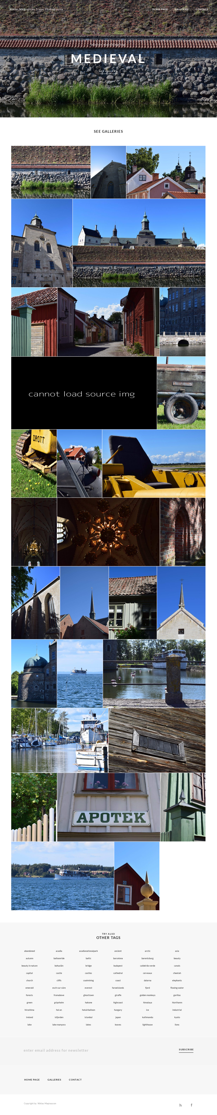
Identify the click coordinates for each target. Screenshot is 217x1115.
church (29, 980)
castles (88, 973)
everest (88, 988)
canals (177, 965)
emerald (30, 988)
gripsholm (59, 1002)
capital (29, 973)
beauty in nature (29, 965)
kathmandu (147, 1017)
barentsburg (148, 958)
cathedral (118, 973)
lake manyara (59, 1024)
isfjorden (59, 1017)
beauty (177, 958)
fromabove (59, 995)
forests (29, 995)
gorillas (177, 995)
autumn (29, 958)
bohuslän (59, 965)
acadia (59, 951)
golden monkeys (147, 995)
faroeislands (118, 988)
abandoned (29, 951)
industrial (177, 1010)
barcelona (118, 958)
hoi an (59, 1010)
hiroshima (29, 1010)
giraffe (118, 995)
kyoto (177, 1017)
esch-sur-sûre (59, 988)
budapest (118, 965)
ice (147, 1010)
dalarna (147, 980)
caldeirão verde (147, 965)
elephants (177, 980)
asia (177, 951)
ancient (118, 951)
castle (59, 973)
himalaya (147, 1002)
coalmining (88, 980)
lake (29, 1024)
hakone (88, 1002)
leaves (118, 1024)
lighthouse (147, 1024)
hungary (118, 1010)
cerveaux (147, 973)
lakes (88, 1024)
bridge (88, 965)
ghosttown (88, 995)
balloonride (59, 958)
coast (118, 980)
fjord (147, 988)
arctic (147, 951)
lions (177, 1024)
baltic (88, 958)
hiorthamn (177, 1002)
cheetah (177, 973)
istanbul (88, 1017)
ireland (29, 1017)
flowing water (177, 988)
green (29, 1002)
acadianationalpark (88, 951)
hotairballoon (88, 1010)
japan (118, 1017)
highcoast (118, 1002)
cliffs (59, 980)
